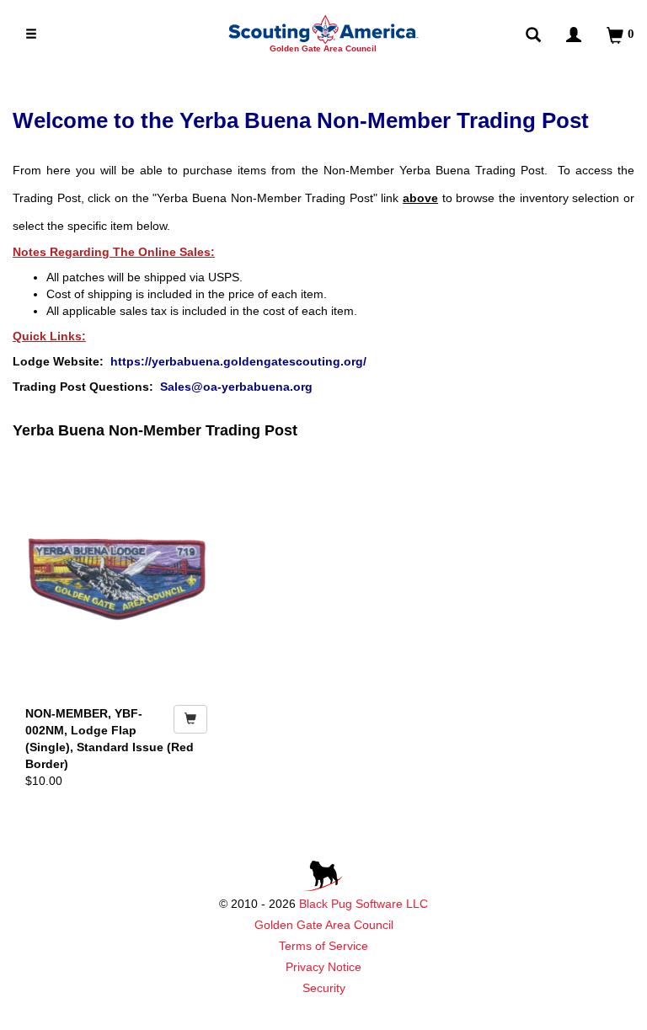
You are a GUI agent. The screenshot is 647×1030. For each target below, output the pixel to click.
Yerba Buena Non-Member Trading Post (155, 430)
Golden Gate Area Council (323, 924)
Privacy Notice (323, 967)
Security (323, 988)
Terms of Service (323, 946)
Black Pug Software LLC (363, 903)
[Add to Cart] (190, 719)
